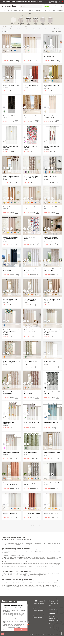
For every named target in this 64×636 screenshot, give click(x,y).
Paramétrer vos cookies (7, 629)
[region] (32, 20)
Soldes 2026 (51, 625)
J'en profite (39, 1)
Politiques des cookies (52, 623)
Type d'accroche (36, 28)
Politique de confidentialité (53, 618)
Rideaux (14, 26)
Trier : (53, 31)
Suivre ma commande (53, 1)
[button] (2, 633)
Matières (19, 28)
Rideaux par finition (20, 26)
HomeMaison (5, 26)
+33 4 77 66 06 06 (54, 603)
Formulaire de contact (52, 609)
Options (46, 28)
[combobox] (59, 31)
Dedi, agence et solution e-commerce (55, 634)
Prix (3, 28)
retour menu (61, 633)
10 (39, 525)
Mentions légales (51, 616)
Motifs (27, 28)
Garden (50, 627)
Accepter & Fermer (21, 629)
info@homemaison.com (53, 607)
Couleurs (10, 28)
